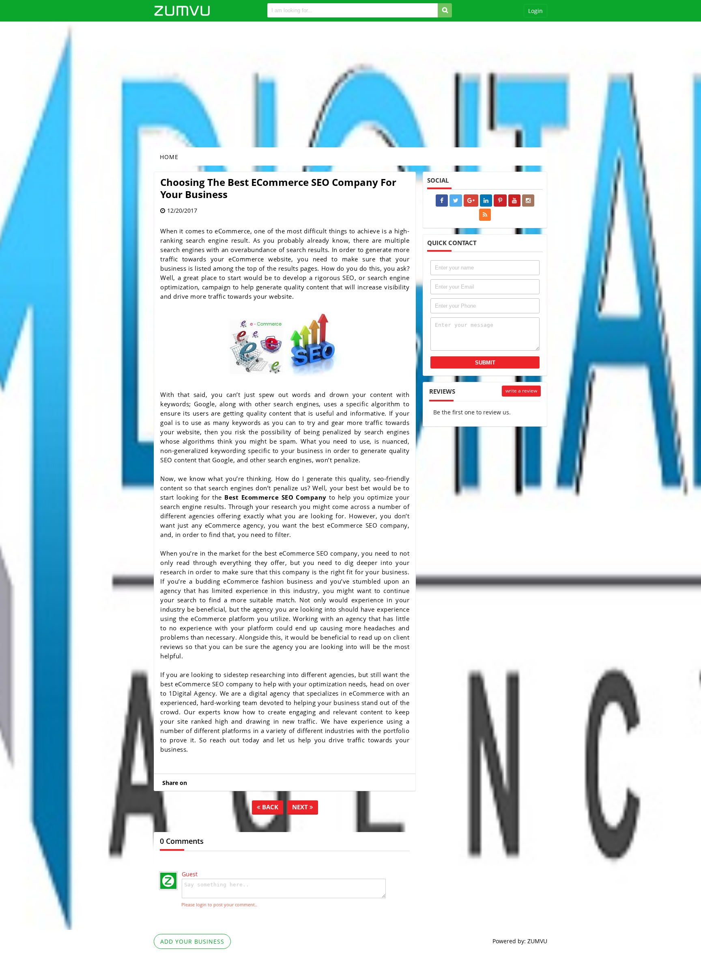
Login (535, 11)
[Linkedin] (486, 200)
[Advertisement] (350, 84)
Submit (485, 363)
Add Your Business (192, 941)
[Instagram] (528, 200)
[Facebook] (442, 200)
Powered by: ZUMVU (519, 941)
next (301, 807)
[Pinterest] (500, 200)
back (269, 807)
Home (169, 157)
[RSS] (485, 215)
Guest (190, 874)
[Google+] (471, 200)
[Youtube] (514, 200)
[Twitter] (455, 200)
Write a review (521, 390)
